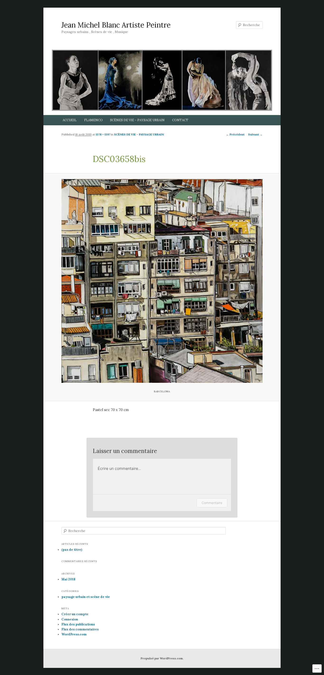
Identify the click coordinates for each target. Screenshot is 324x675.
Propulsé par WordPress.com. (162, 658)
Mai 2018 (68, 579)
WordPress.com (74, 634)
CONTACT (180, 120)
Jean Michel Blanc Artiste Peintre (116, 24)
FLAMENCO (93, 120)
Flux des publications (78, 624)
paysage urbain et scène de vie (85, 597)
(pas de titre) (71, 550)
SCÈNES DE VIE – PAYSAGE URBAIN (137, 120)
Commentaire (212, 503)
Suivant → (255, 134)
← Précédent (235, 134)
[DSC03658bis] (162, 281)
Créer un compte (74, 614)
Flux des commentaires (80, 629)
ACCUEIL (70, 120)
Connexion (69, 619)
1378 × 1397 (103, 134)
